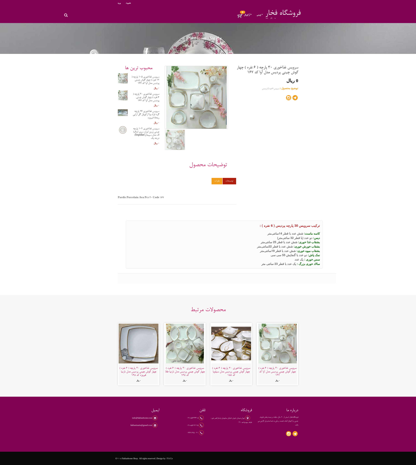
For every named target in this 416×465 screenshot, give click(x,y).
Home (200, 39)
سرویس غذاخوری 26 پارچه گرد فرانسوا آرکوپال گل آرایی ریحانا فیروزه (146, 114)
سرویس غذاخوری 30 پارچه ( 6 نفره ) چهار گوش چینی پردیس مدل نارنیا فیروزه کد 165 (138, 372)
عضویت (128, 3)
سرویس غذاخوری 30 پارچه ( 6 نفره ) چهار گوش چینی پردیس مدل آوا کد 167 (146, 97)
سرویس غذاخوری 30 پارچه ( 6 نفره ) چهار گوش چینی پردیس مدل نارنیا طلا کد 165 (185, 372)
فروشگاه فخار (283, 13)
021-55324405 (193, 418)
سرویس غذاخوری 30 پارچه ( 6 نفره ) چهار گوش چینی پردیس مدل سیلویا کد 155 (231, 372)
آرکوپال (247, 15)
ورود (119, 3)
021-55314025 (193, 426)
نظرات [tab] (217, 181)
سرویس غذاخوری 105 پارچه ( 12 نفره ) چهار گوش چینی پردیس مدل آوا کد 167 (145, 80)
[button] (240, 16)
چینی (259, 15)
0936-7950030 (193, 433)
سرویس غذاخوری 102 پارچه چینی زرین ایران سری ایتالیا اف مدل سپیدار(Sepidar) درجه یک (146, 133)
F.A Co (170, 459)
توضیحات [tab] (229, 181)
